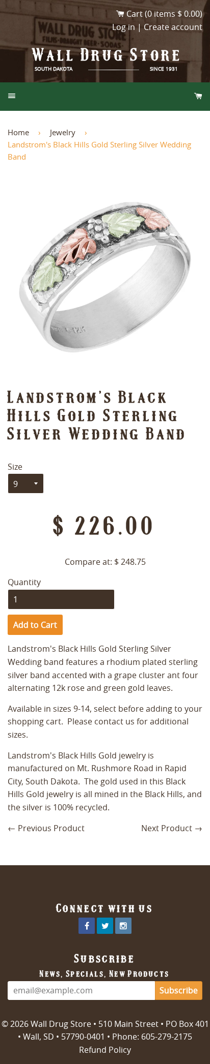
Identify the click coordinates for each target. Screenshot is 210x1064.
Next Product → (171, 828)
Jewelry (62, 132)
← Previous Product (46, 828)
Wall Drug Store (107, 55)
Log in (123, 27)
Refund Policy (105, 1049)
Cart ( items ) (164, 13)
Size (15, 466)
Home (18, 132)
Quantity (24, 582)
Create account (173, 27)
